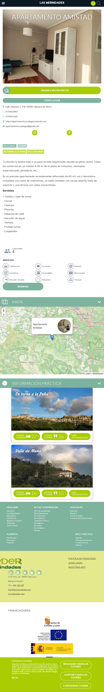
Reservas (23, 286)
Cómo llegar (52, 100)
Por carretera (39, 516)
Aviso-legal (75, 562)
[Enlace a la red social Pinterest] (18, 572)
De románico (39, 528)
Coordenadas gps (16, 594)
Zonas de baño (76, 516)
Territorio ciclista (41, 520)
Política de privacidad (82, 558)
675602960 (12, 111)
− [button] (4, 314)
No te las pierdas (41, 513)
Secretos (10, 511)
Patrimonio (11, 518)
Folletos (78, 545)
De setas (38, 525)
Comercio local (81, 542)
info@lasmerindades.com (19, 589)
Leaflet (88, 373)
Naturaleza (11, 516)
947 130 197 (18, 585)
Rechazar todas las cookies (75, 665)
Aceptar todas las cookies (75, 676)
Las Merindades (52, 2)
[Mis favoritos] (93, 3)
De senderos (39, 518)
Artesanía (11, 523)
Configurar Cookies (75, 685)
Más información (80, 436)
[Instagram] (34, 132)
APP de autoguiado (42, 511)
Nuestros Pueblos (14, 520)
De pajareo (38, 523)
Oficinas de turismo (83, 540)
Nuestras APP (76, 567)
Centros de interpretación (81, 518)
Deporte (73, 511)
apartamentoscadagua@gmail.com (22, 126)
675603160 (12, 116)
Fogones (10, 542)
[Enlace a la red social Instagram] (11, 572)
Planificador (12, 538)
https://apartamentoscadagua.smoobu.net (26, 121)
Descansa (9, 146)
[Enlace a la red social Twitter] (25, 572)
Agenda (78, 538)
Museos (73, 513)
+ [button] (4, 310)
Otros (22, 146)
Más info (15, 678)
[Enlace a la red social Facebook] (32, 572)
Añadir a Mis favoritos (55, 90)
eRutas (37, 530)
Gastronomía (12, 525)
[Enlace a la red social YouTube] (39, 572)
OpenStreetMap (98, 373)
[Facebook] (69, 132)
